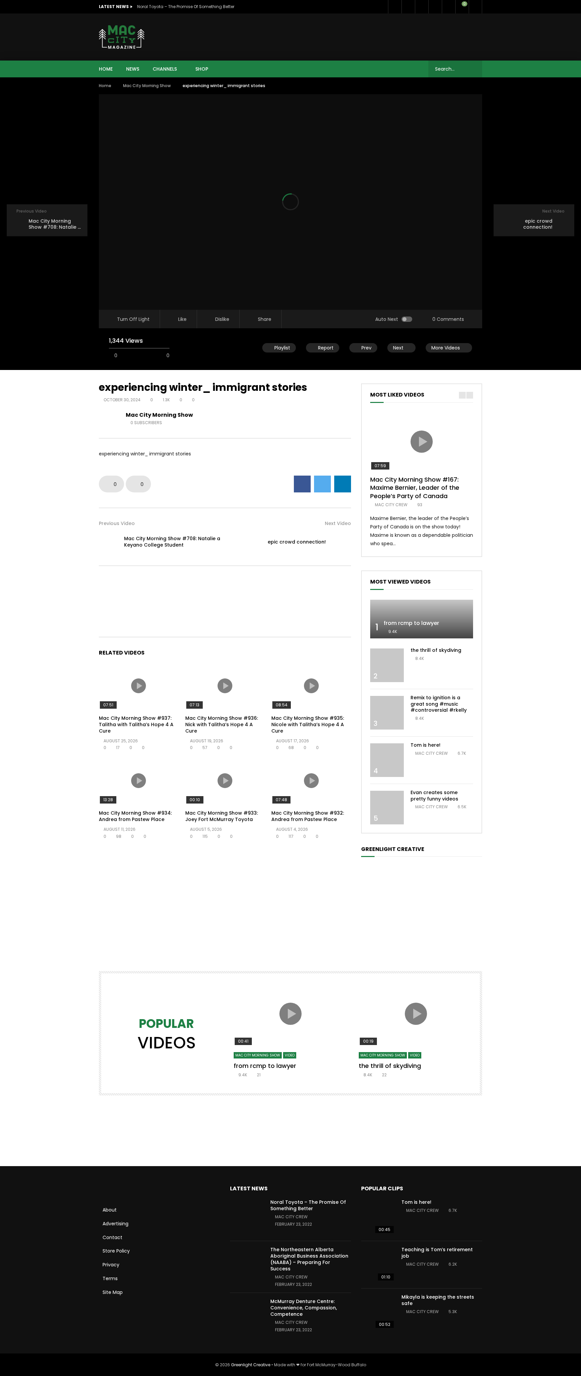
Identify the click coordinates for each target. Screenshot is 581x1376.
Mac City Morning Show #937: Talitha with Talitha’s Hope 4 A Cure (136, 724)
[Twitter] (408, 6)
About (110, 1209)
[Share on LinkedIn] (342, 484)
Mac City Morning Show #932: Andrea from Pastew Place (307, 816)
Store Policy (116, 1251)
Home (105, 85)
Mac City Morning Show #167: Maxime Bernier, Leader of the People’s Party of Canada (414, 487)
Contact (112, 1237)
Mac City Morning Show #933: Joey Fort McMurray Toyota (221, 816)
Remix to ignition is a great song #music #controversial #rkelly (439, 704)
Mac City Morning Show (147, 85)
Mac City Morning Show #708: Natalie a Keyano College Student (172, 541)
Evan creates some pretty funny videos (434, 795)
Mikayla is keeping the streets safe (437, 1300)
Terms (110, 1278)
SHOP (201, 69)
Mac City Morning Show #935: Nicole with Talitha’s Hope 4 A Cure (307, 724)
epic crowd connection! (297, 541)
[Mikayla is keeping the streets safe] (378, 1312)
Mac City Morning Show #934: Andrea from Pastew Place (135, 816)
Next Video (338, 523)
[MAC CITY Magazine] (121, 37)
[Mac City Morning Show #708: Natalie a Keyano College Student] (109, 542)
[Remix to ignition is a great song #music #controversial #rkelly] (387, 713)
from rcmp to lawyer (411, 623)
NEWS (132, 69)
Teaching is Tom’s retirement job (437, 1252)
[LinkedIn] (421, 6)
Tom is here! (425, 745)
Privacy (111, 1264)
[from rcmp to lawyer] (421, 619)
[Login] (475, 6)
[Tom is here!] (387, 760)
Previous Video (117, 523)
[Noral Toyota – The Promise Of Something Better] (247, 1217)
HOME (106, 69)
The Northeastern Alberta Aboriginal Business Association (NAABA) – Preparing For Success (309, 1259)
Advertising (115, 1223)
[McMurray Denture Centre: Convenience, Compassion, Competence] (247, 1316)
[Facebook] (394, 6)
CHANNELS (165, 69)
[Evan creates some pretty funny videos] (387, 807)
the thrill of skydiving (436, 650)
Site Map (113, 1292)
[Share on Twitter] (322, 484)
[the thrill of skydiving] (387, 665)
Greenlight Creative (250, 1365)
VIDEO (290, 1055)
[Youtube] (435, 6)
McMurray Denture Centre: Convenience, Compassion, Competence (303, 1307)
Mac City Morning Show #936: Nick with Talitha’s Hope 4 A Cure (221, 724)
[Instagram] (448, 6)
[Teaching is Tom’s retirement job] (378, 1264)
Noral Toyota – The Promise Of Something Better (185, 6)
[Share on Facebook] (302, 484)
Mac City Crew (391, 505)
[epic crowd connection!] (341, 542)
